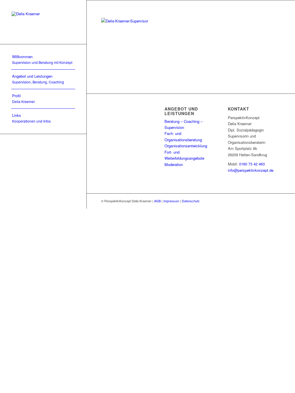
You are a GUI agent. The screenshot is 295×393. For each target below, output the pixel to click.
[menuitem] (43, 60)
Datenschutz (191, 201)
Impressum (171, 201)
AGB (157, 201)
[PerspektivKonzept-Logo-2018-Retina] (43, 22)
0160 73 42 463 (252, 164)
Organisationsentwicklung (185, 145)
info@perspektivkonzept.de (250, 170)
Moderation (173, 164)
